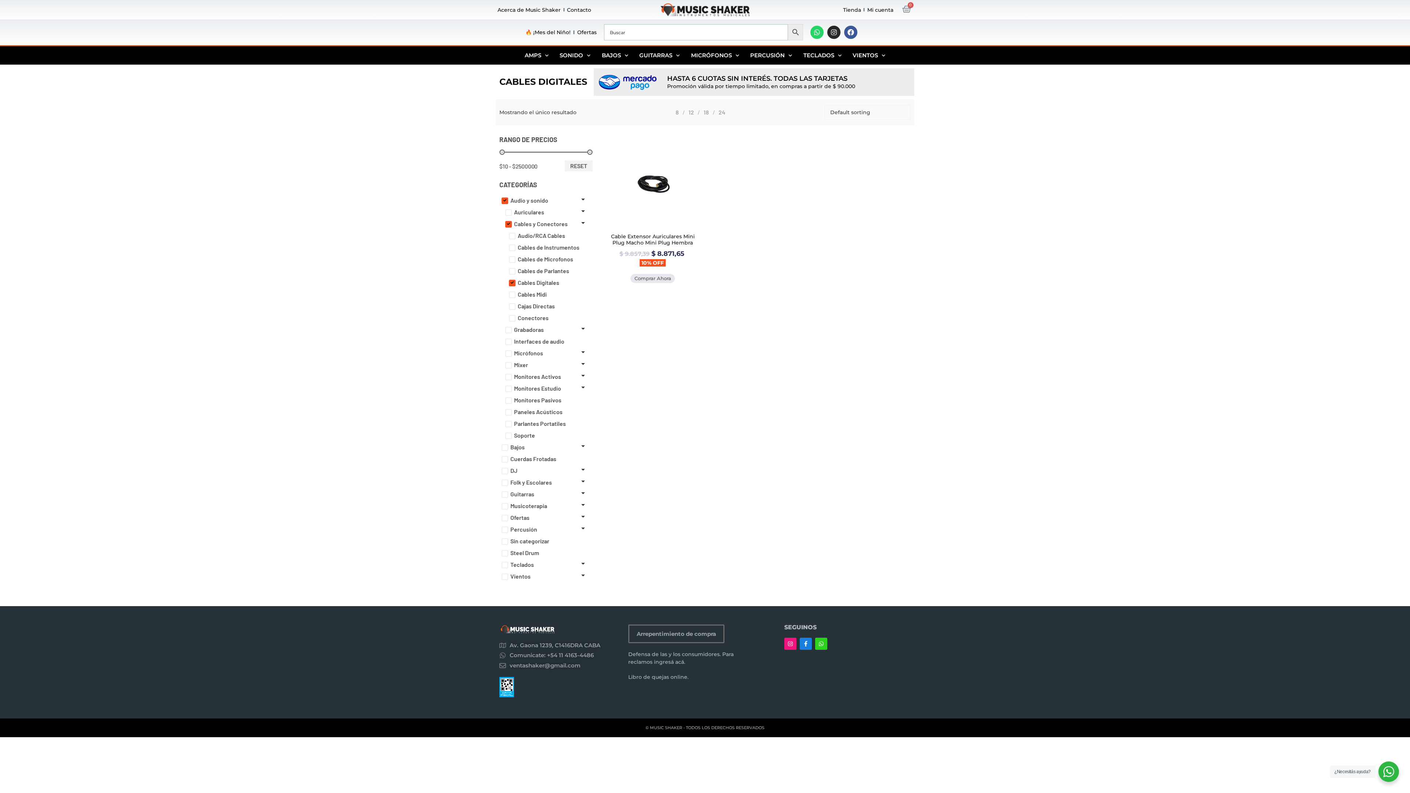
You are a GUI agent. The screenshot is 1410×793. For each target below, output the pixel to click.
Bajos (611, 55)
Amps (533, 55)
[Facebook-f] (806, 644)
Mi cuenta (880, 10)
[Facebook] (850, 32)
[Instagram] (833, 32)
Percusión (767, 55)
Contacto (579, 10)
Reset (578, 165)
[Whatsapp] (817, 32)
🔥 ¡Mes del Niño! (548, 32)
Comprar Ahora (652, 278)
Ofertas (587, 32)
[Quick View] (652, 230)
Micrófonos (711, 55)
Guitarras (655, 55)
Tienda (852, 10)
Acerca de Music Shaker (529, 10)
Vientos (865, 55)
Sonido (571, 55)
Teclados (818, 55)
